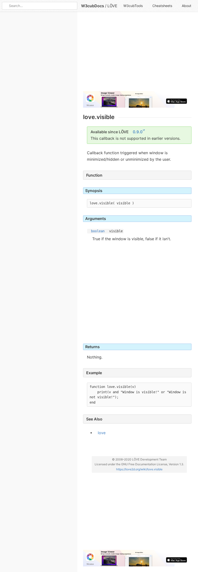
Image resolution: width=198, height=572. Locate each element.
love (102, 432)
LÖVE (112, 5)
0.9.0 (137, 131)
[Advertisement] (137, 53)
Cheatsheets (162, 6)
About (186, 6)
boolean (98, 231)
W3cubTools (133, 6)
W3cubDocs (92, 5)
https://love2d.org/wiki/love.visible (139, 469)
